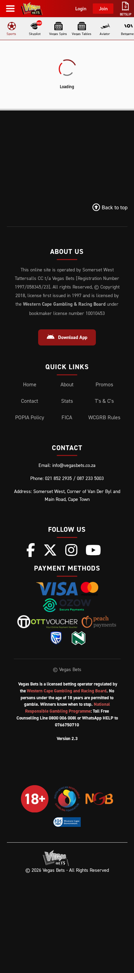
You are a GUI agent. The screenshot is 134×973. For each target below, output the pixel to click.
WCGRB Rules (104, 417)
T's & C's (104, 400)
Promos (104, 384)
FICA (67, 417)
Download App (72, 337)
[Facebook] (30, 550)
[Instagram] (71, 550)
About (67, 384)
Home (29, 384)
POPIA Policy (29, 417)
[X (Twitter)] (50, 550)
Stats (67, 400)
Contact (29, 400)
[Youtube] (93, 550)
